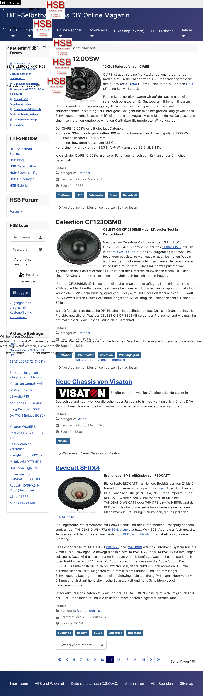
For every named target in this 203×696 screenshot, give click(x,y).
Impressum (119, 360)
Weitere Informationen (91, 360)
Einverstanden (14, 353)
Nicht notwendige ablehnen (52, 353)
